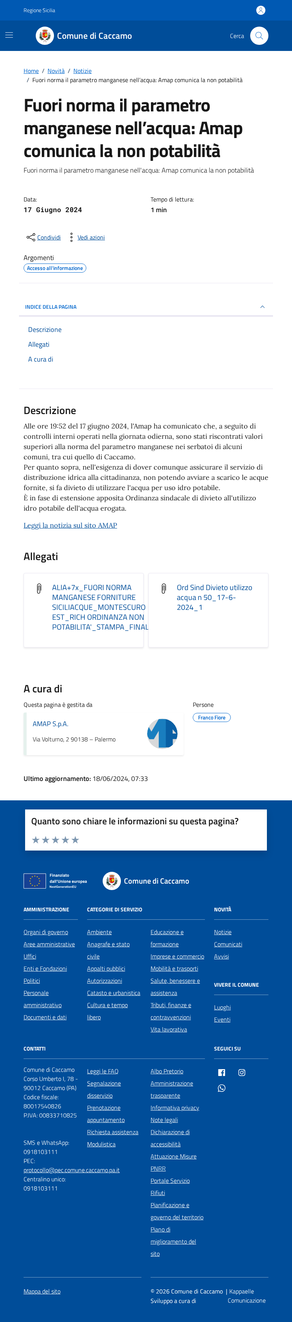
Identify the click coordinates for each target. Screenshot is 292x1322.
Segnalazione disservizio (104, 1089)
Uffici (30, 956)
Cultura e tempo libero (107, 1011)
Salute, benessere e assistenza (175, 986)
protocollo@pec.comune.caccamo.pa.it (72, 1169)
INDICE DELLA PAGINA (50, 307)
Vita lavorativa (169, 1029)
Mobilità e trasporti (174, 968)
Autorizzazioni (104, 980)
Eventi (222, 1019)
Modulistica (101, 1144)
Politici (32, 980)
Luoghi (222, 1007)
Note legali (164, 1119)
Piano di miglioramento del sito (173, 1241)
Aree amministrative (49, 944)
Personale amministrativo (43, 998)
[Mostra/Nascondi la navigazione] (9, 35)
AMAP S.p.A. (50, 724)
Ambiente (99, 931)
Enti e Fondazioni (45, 968)
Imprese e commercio (177, 956)
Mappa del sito (42, 1291)
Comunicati (228, 944)
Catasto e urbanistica (113, 992)
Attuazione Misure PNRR (174, 1162)
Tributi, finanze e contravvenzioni (171, 1011)
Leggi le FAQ (103, 1071)
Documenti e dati (45, 1017)
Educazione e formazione (167, 938)
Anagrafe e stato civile (108, 950)
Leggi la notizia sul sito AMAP (70, 525)
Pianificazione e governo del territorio (177, 1211)
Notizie (223, 931)
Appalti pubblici (106, 968)
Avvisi (221, 956)
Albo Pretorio (167, 1071)
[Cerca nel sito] (259, 36)
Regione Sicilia (39, 10)
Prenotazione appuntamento (106, 1113)
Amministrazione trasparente (172, 1089)
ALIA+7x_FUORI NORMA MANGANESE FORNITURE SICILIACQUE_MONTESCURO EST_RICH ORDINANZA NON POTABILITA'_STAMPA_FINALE (102, 607)
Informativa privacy (175, 1107)
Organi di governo (46, 931)
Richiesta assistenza (112, 1131)
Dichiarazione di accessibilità (170, 1138)
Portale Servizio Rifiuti (170, 1186)
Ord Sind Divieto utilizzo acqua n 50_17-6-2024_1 (214, 597)
